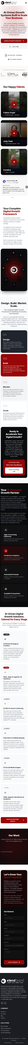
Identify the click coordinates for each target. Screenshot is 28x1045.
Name (5, 914)
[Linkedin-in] (5, 1003)
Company (6, 935)
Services (6, 942)
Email (5, 921)
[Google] (2, 1003)
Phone (5, 928)
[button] (26, 3)
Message (6, 949)
